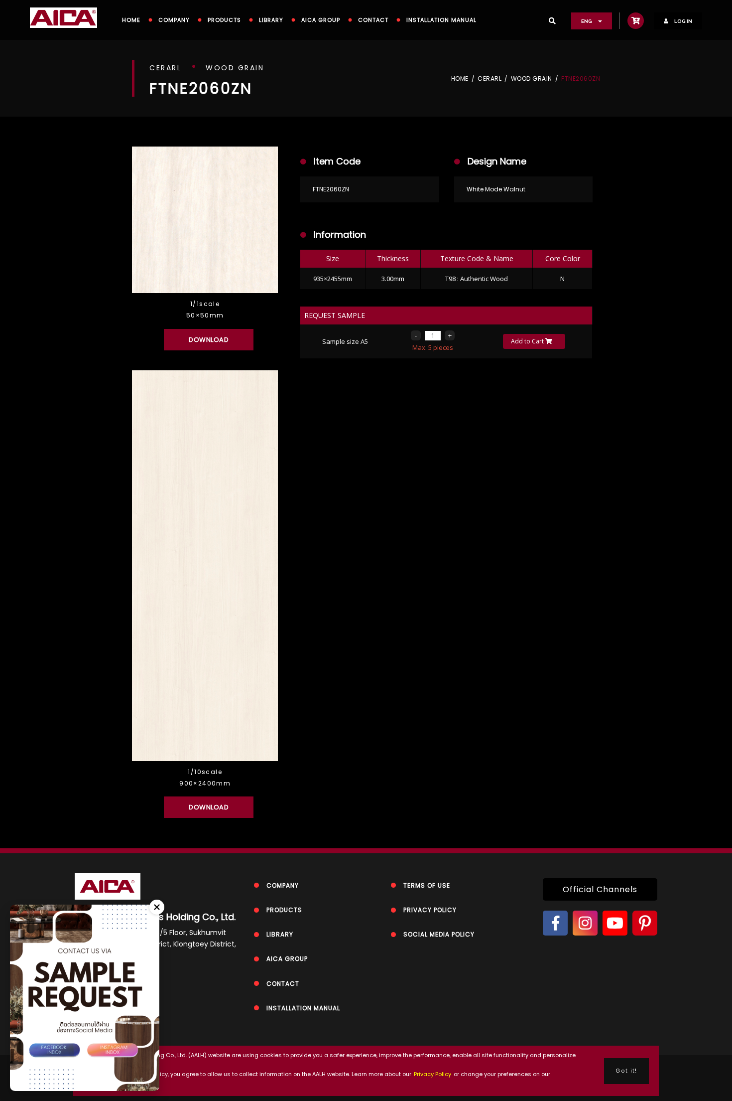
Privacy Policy (432, 1074)
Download (209, 339)
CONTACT (373, 20)
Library (271, 20)
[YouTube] (615, 923)
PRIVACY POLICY (430, 910)
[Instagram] (585, 923)
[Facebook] (555, 923)
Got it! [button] (626, 1071)
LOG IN (682, 21)
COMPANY (174, 20)
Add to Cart (528, 341)
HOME (131, 20)
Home (460, 79)
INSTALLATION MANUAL (441, 20)
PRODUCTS (224, 20)
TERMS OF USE (426, 885)
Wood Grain (531, 79)
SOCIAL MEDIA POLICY (439, 934)
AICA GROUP (320, 20)
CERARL (489, 79)
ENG (587, 21)
